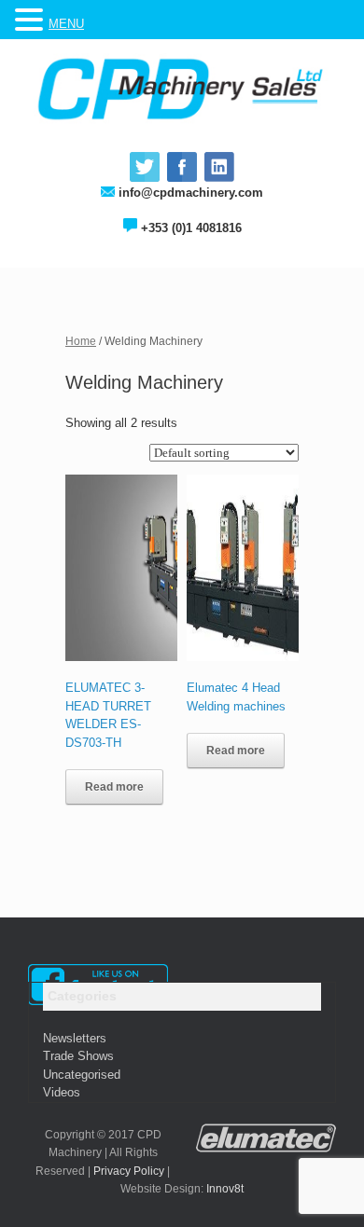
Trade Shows (78, 1056)
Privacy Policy (128, 1171)
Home (80, 341)
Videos (61, 1092)
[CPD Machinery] (182, 88)
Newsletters (74, 1038)
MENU (66, 24)
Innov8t (225, 1188)
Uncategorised (81, 1075)
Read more (114, 786)
